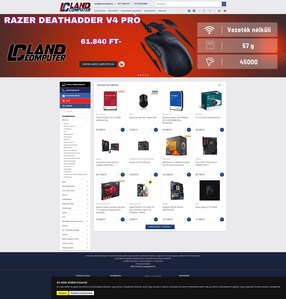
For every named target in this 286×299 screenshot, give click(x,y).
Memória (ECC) (69, 142)
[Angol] (224, 11)
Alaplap (66, 123)
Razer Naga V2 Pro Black (206, 207)
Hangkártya (67, 129)
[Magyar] (219, 10)
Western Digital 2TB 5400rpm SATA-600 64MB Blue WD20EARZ (175, 120)
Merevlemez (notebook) (72, 153)
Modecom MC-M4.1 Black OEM (143, 117)
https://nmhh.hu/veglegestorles (143, 266)
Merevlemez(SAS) (70, 161)
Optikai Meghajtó (69, 164)
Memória (66, 139)
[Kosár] (210, 10)
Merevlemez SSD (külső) (72, 158)
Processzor (68, 166)
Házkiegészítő (68, 134)
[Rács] (219, 85)
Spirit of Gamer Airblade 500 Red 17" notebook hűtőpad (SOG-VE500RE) (110, 210)
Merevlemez (68, 147)
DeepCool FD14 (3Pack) (139, 162)
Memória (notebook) (70, 145)
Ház (65, 131)
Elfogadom (62, 293)
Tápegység (67, 169)
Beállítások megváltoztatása (81, 293)
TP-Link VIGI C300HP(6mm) (208, 117)
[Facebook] (194, 10)
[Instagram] (189, 10)
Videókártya (68, 177)
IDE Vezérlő (67, 137)
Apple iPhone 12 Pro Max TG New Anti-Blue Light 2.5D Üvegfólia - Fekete (141, 210)
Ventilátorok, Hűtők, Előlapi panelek (75, 174)
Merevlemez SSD (69, 156)
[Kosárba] (123, 130)
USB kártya (67, 172)
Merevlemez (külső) (70, 150)
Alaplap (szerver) (69, 126)
